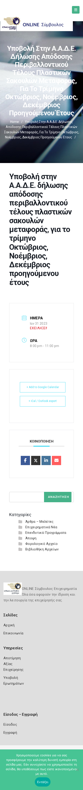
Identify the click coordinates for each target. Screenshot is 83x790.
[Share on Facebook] (25, 460)
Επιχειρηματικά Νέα (41, 527)
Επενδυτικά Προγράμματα (45, 533)
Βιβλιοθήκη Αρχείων (42, 549)
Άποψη (31, 538)
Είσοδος (10, 724)
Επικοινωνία (13, 633)
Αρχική (9, 625)
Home (14, 122)
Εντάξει (42, 782)
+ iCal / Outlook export (43, 401)
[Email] (56, 460)
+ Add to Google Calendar (43, 387)
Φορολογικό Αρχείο (41, 544)
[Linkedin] (46, 460)
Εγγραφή (10, 733)
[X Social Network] (35, 460)
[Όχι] (77, 772)
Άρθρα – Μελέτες (39, 522)
